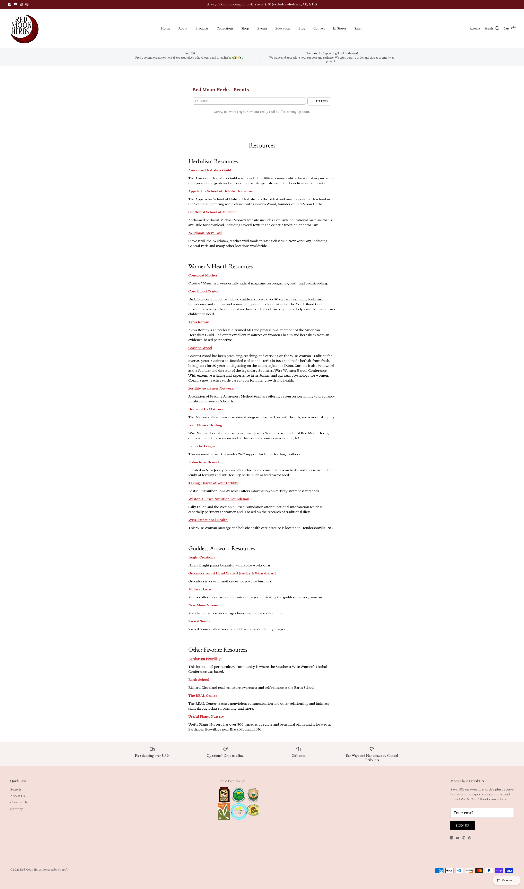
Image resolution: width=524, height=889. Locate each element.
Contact (319, 28)
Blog (301, 28)
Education (282, 28)
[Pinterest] (26, 4)
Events (262, 28)
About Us (17, 796)
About (182, 28)
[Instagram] (21, 4)
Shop (245, 28)
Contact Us (18, 802)
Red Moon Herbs (30, 869)
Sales (358, 28)
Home (165, 28)
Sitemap (16, 809)
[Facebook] (9, 4)
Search (15, 789)
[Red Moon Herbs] (24, 28)
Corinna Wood (200, 348)
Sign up (462, 825)
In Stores (339, 28)
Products (201, 28)
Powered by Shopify (55, 869)
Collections (225, 28)
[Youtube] (15, 4)
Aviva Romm (198, 322)
